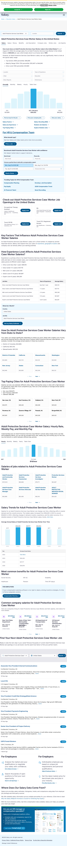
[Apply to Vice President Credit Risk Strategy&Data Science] (63, 696)
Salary (4, 43)
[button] (26, 33)
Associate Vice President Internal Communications (19, 666)
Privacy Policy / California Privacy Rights (13, 840)
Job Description (31, 43)
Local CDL (4, 681)
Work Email (7, 156)
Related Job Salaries (40, 125)
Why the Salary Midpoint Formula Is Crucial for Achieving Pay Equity (22, 798)
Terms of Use (28, 840)
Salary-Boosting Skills (41, 122)
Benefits (21, 43)
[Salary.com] (5, 15)
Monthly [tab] (12, 84)
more (37, 673)
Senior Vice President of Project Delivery (15, 726)
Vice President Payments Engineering (14, 711)
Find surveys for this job (11, 117)
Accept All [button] (17, 9)
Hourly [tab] (26, 84)
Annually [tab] (5, 84)
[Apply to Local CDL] (63, 681)
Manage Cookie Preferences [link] (9, 843)
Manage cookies (53, 5)
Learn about (8, 828)
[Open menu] (64, 15)
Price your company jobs (35, 117)
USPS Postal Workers (8, 741)
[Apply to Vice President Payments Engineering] (63, 711)
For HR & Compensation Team (18, 132)
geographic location (51, 243)
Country (5, 309)
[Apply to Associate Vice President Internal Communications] (63, 666)
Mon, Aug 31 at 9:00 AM (11, 165)
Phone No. (37, 156)
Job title (5, 315)
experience (40, 243)
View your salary (56, 117)
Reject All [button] (47, 9)
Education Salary (10, 19)
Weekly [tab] (19, 84)
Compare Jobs (42, 43)
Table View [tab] (33, 84)
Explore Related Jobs (41, 128)
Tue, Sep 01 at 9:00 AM (11, 168)
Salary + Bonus (12, 43)
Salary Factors (7, 122)
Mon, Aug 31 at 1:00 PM (41, 165)
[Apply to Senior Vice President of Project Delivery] (63, 726)
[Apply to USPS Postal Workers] (63, 741)
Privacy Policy (44, 5)
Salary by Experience (9, 125)
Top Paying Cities (8, 128)
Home (2, 19)
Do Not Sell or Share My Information (42, 840)
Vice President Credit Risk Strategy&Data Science (19, 696)
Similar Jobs (52, 43)
